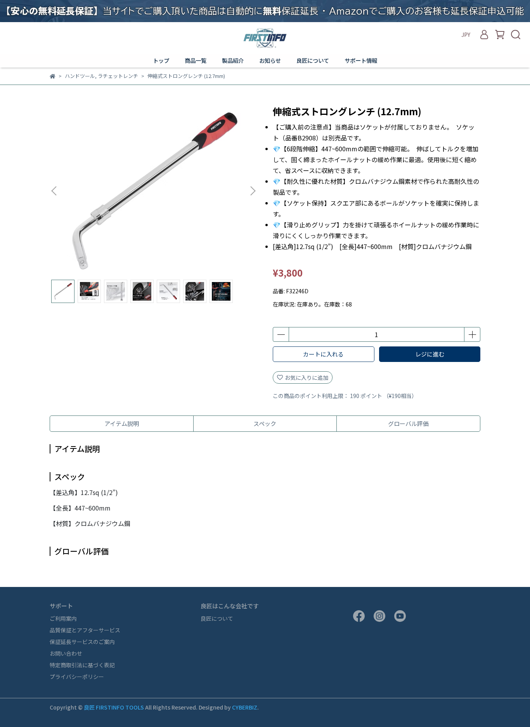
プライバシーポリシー (77, 676)
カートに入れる (323, 354)
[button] (252, 191)
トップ (161, 60)
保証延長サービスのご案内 (82, 642)
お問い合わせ (66, 653)
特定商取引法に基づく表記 (82, 665)
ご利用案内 (63, 618)
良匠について (312, 60)
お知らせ (270, 60)
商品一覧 (195, 60)
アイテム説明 (121, 423)
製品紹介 (233, 60)
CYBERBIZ (244, 707)
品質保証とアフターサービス (85, 630)
